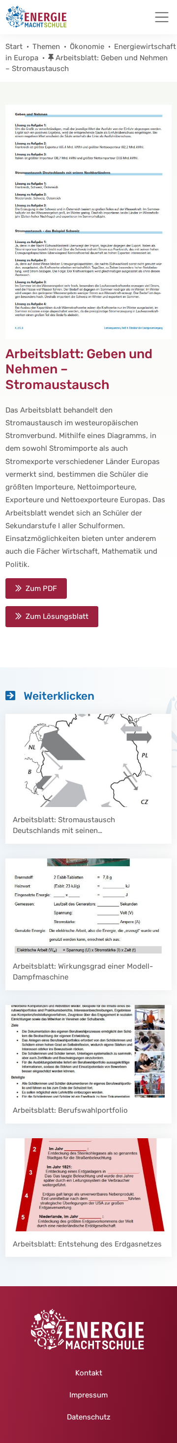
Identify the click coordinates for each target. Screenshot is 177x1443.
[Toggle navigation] (161, 17)
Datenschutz (89, 1417)
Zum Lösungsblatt (57, 616)
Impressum (88, 1395)
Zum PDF (41, 588)
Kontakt (88, 1373)
